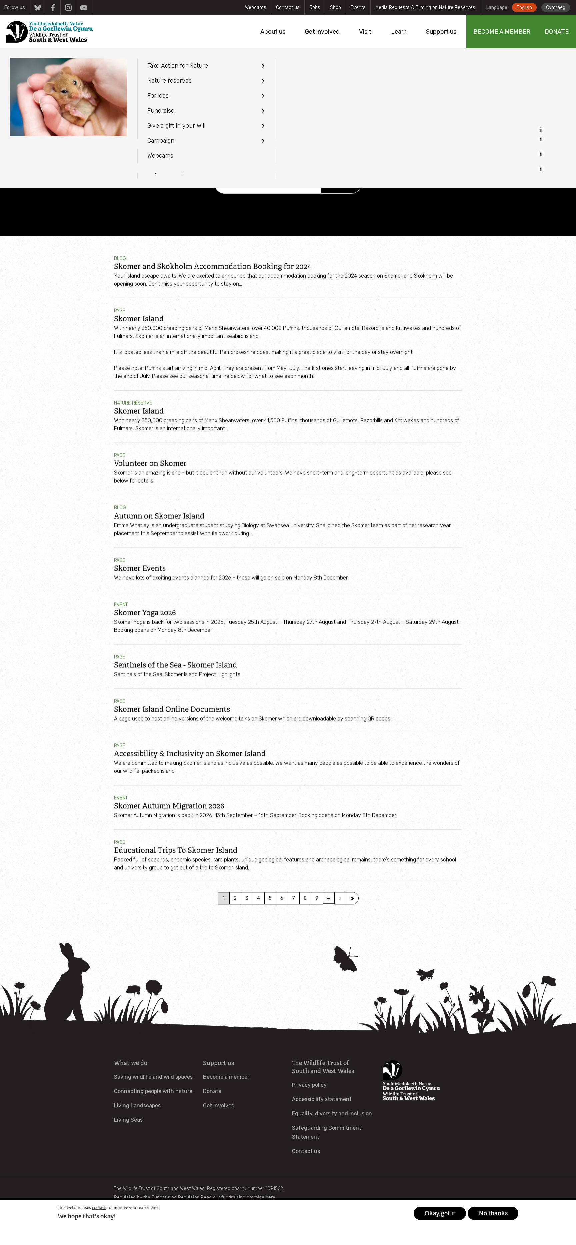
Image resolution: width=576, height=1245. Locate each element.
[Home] (49, 32)
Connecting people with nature (153, 1091)
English (524, 7)
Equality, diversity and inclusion (332, 1113)
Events (358, 7)
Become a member (226, 1077)
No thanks (493, 1213)
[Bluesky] (37, 7)
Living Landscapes (137, 1105)
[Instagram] (68, 7)
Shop (335, 7)
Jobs (314, 7)
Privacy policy (309, 1085)
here (270, 1197)
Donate (212, 1091)
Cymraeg (555, 7)
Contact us (288, 7)
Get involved (219, 1105)
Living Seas (128, 1120)
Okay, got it (440, 1213)
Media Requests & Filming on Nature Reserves (425, 7)
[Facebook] (52, 7)
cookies (99, 1207)
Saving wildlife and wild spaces (153, 1077)
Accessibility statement (322, 1099)
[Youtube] (83, 7)
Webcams (255, 7)
